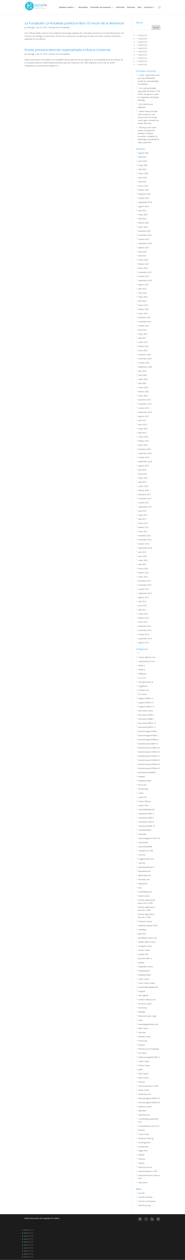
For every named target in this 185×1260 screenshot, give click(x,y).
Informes (120, 7)
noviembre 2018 (145, 453)
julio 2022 (142, 288)
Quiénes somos (66, 7)
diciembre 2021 (144, 317)
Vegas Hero (143, 1150)
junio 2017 (142, 511)
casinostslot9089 (145, 846)
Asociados (83, 7)
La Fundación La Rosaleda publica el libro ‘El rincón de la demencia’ (74, 23)
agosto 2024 (143, 206)
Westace (141, 1159)
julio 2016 (142, 552)
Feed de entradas (145, 1197)
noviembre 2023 (145, 235)
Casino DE (142, 797)
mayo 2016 (142, 560)
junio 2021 (142, 330)
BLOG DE (142, 785)
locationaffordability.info (148, 987)
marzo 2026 (143, 173)
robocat (141, 1082)
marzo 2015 (143, 614)
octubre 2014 (143, 634)
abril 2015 (142, 609)
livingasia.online (144, 975)
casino (141, 793)
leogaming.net (144, 971)
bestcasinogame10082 (147, 731)
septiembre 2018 (145, 461)
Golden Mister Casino (147, 942)
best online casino (145, 710)
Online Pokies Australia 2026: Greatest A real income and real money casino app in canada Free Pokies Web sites (148, 117)
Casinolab (142, 834)
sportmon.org (144, 1115)
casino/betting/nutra (146, 809)
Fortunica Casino (145, 921)
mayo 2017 (142, 515)
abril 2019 (142, 433)
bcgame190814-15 (146, 702)
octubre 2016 (143, 544)
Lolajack (141, 991)
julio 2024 (142, 210)
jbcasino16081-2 (145, 958)
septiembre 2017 (145, 507)
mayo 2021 (142, 334)
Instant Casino (144, 950)
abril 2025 (142, 181)
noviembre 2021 (145, 321)
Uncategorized (144, 1142)
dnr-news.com (144, 879)
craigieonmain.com (146, 859)
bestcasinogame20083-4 (148, 739)
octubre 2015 (143, 589)
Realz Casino (143, 1078)
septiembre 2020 (145, 367)
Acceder (141, 1193)
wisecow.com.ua (145, 1167)
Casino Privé (143, 805)
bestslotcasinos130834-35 (149, 752)
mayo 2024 (142, 214)
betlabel (141, 776)
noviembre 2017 (145, 498)
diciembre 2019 (144, 400)
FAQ (139, 7)
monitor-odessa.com (146, 999)
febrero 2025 (143, 190)
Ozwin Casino (143, 1061)
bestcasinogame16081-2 (148, 735)
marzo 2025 (143, 186)
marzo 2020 (143, 387)
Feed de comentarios (147, 1201)
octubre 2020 (143, 363)
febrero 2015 (143, 618)
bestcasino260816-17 (147, 727)
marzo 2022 (143, 305)
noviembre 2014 (145, 630)
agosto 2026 (143, 153)
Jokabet (141, 962)
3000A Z (141, 669)
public (140, 1069)
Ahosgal (31, 27)
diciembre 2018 (144, 449)
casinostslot (143, 842)
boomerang (143, 789)
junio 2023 (142, 251)
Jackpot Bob (143, 954)
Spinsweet (142, 1110)
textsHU (141, 1130)
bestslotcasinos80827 (147, 772)
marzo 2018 (143, 486)
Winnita (141, 1163)
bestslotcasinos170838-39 (149, 760)
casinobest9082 (144, 830)
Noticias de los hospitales (59, 27)
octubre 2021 (143, 326)
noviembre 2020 (145, 358)
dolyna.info (142, 883)
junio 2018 (142, 474)
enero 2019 (143, 445)
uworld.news (143, 1146)
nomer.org (142, 1041)
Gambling (142, 929)
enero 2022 (143, 313)
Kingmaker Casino (145, 966)
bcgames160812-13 (146, 706)
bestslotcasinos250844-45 (149, 768)
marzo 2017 (143, 523)
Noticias (131, 7)
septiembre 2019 (145, 412)
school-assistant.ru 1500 (148, 1086)
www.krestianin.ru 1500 (147, 1171)
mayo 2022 (142, 297)
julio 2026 (142, 157)
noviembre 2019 (145, 404)
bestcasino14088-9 (146, 719)
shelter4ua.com (144, 1094)
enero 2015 (143, 622)
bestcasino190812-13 (147, 723)
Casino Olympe (144, 801)
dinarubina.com (144, 871)
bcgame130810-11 (146, 698)
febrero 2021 (143, 346)
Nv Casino (142, 1053)
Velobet (141, 1155)
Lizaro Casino (143, 979)
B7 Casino (142, 694)
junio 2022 (142, 293)
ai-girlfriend (142, 686)
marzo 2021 (143, 342)
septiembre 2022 (145, 280)
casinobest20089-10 (146, 826)
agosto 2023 (143, 247)
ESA (139, 888)
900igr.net (142, 673)
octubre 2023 (143, 239)
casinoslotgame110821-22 (149, 838)
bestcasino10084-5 (146, 715)
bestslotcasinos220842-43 (149, 764)
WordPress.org (144, 1205)
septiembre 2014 (145, 638)
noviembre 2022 (145, 272)
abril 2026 (142, 169)
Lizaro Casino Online (146, 983)
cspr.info (141, 863)
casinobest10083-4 (146, 813)
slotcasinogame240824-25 (149, 1102)
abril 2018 (142, 482)
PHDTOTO (142, 35)
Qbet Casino (143, 1073)
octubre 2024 (143, 198)
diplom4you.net (144, 875)
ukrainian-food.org (145, 1138)
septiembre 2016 (145, 548)
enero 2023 (143, 268)
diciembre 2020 (144, 354)
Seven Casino (143, 1090)
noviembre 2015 (145, 585)
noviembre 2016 (145, 539)
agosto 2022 (143, 284)
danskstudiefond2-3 (146, 867)
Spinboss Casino (145, 1106)
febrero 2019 (143, 441)
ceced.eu (141, 855)
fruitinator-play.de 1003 (147, 925)
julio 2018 (142, 470)
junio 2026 (142, 161)
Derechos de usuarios (100, 7)
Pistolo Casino (144, 1065)
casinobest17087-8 (146, 822)
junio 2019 (142, 424)
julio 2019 (142, 420)
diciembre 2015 (144, 581)
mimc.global (143, 995)
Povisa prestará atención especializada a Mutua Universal (67, 49)
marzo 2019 (143, 437)
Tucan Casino (143, 1134)
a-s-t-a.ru (142, 678)
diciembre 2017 (144, 494)
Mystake (141, 1012)
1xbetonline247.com (146, 661)
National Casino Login (147, 1016)
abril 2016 (142, 564)
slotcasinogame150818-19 (149, 1098)
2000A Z (141, 665)
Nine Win (142, 1032)
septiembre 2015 (145, 593)
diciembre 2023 (144, 231)
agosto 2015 (143, 597)
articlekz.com (143, 690)
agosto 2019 (143, 416)
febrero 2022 (143, 309)
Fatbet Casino (144, 896)
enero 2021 (143, 350)
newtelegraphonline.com (148, 1024)
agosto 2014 (143, 642)
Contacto (148, 7)
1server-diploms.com (146, 657)
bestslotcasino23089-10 (148, 743)
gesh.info (142, 933)
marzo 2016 (143, 568)
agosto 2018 (143, 465)
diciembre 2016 (144, 535)
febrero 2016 (143, 572)
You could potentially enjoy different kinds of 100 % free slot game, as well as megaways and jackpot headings (149, 94)
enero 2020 (143, 396)
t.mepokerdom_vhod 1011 (149, 1126)
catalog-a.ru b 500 (145, 850)
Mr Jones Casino (145, 1004)
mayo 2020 (142, 379)
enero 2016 (143, 577)
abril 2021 (142, 338)
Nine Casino (143, 1028)
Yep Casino (142, 1182)
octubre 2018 (143, 457)
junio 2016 (142, 556)
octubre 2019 (143, 408)
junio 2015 (142, 605)
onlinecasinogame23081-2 (149, 1057)
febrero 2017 (143, 527)
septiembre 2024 (145, 202)
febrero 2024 (143, 223)
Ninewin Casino (144, 1036)
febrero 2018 (143, 490)
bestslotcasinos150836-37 (149, 756)
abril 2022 (142, 301)
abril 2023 (142, 255)
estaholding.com (145, 892)
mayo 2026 (142, 165)
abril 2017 (142, 519)
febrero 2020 (143, 391)
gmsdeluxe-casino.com (147, 938)
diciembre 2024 (144, 194)
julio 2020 (142, 371)
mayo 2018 (142, 478)
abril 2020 (142, 383)
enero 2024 (143, 227)
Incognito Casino (145, 946)
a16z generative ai (145, 682)
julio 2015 (142, 601)
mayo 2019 (142, 428)
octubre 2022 (143, 276)
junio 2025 (142, 177)
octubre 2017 (143, 502)
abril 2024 (142, 218)
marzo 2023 (143, 260)
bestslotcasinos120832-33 (149, 748)
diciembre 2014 (144, 626)
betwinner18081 (144, 781)
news (140, 1020)
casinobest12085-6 (146, 818)
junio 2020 (142, 375)
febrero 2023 (143, 264)
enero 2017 (143, 531)
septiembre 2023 (145, 243)
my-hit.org (142, 1008)
